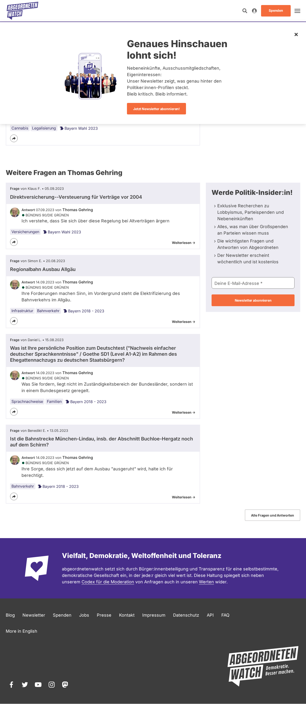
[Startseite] (22, 11)
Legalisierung (44, 128)
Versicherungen (25, 231)
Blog (10, 615)
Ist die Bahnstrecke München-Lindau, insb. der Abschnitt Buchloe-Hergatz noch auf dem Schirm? (101, 442)
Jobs (84, 615)
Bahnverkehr (48, 310)
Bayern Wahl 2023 (81, 128)
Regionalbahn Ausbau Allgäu (43, 269)
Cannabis (19, 128)
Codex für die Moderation (108, 581)
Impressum (153, 615)
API (210, 615)
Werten (206, 581)
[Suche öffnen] (245, 11)
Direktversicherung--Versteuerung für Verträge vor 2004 (76, 197)
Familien (54, 401)
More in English (21, 631)
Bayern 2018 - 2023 (86, 311)
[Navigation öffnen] (297, 11)
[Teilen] (14, 138)
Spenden (62, 615)
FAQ (225, 615)
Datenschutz (186, 615)
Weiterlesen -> (183, 243)
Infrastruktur (22, 310)
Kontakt (127, 615)
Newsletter (33, 615)
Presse (104, 615)
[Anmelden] (254, 11)
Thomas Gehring (77, 209)
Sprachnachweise (27, 401)
